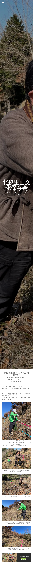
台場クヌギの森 (17, 381)
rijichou (11, 377)
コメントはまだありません (17, 379)
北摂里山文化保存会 (16, 184)
